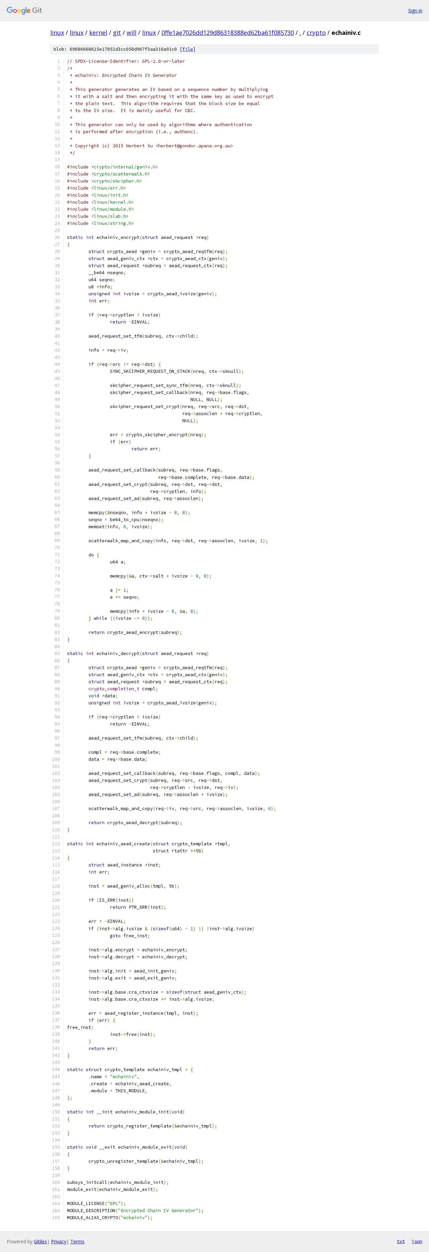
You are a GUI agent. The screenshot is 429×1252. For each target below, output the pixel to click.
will (131, 33)
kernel (98, 33)
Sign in (415, 10)
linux (57, 33)
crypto (316, 33)
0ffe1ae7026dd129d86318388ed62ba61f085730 (228, 33)
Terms (77, 1241)
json (417, 1241)
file (187, 49)
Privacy (58, 1241)
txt (401, 1241)
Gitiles (40, 1241)
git (117, 33)
